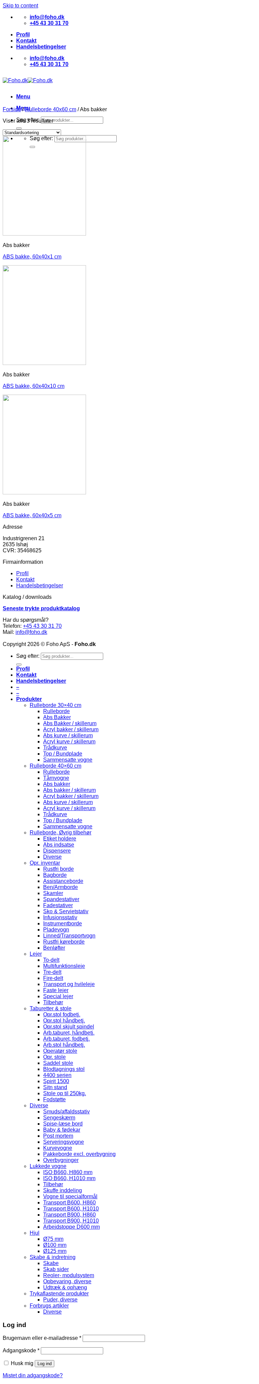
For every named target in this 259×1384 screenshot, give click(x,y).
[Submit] (19, 128)
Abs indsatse (58, 845)
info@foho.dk (31, 632)
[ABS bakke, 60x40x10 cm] (44, 363)
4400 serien (57, 1075)
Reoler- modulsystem (68, 1275)
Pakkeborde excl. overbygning (79, 1154)
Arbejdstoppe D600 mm (71, 1227)
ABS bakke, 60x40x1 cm (32, 256)
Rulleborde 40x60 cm (50, 109)
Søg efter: (27, 656)
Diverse (52, 857)
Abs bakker (56, 784)
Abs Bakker (57, 717)
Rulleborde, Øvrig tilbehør (60, 832)
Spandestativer (61, 899)
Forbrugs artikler (49, 1306)
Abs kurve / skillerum (68, 735)
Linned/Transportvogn (69, 936)
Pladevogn (56, 929)
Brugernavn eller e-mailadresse (42, 1338)
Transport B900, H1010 (71, 1221)
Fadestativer (58, 905)
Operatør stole (60, 1051)
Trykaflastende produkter (59, 1293)
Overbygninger (61, 1160)
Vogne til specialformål (70, 1196)
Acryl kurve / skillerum (69, 741)
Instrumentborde (62, 923)
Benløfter (54, 948)
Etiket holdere (59, 838)
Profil (23, 34)
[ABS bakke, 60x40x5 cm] (44, 492)
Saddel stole (58, 1063)
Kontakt (26, 40)
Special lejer (58, 996)
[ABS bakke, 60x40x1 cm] (44, 234)
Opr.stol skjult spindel (68, 1026)
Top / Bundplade (62, 754)
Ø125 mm (54, 1251)
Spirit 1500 (56, 1081)
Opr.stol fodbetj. (61, 1014)
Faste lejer (55, 990)
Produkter (29, 699)
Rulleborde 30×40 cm (55, 705)
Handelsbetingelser (41, 47)
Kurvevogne (57, 1148)
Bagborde (55, 875)
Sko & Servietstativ (65, 911)
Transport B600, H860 (69, 1202)
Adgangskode (21, 1350)
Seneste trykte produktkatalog (41, 608)
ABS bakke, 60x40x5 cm (32, 515)
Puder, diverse (60, 1299)
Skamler (53, 893)
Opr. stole (54, 1057)
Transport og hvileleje (69, 984)
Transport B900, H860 (69, 1215)
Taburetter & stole (50, 1008)
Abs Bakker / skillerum (69, 723)
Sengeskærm (59, 1117)
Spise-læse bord (63, 1124)
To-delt (51, 960)
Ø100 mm (54, 1245)
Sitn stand (55, 1087)
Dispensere (57, 851)
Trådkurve (55, 747)
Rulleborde (56, 711)
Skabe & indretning (53, 1257)
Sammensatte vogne (67, 760)
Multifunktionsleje (64, 966)
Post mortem (58, 1136)
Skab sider (56, 1269)
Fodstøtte (54, 1099)
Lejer (36, 954)
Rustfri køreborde (64, 942)
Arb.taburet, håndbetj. (68, 1033)
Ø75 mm (53, 1239)
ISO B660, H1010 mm (69, 1178)
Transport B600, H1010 (71, 1208)
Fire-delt (53, 978)
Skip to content (20, 5)
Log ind (44, 1363)
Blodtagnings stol (64, 1069)
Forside (12, 109)
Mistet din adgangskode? (33, 1375)
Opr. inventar (45, 863)
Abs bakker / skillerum (69, 790)
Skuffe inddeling (62, 1190)
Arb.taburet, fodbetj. (66, 1039)
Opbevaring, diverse (67, 1281)
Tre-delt (52, 972)
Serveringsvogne (63, 1142)
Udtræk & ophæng (65, 1287)
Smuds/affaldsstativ (66, 1111)
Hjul (34, 1233)
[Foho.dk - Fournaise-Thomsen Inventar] (28, 80)
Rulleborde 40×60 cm (55, 766)
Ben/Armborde (60, 887)
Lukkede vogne (48, 1166)
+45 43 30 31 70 (42, 626)
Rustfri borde (58, 869)
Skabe (51, 1263)
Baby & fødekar (61, 1130)
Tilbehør (53, 1002)
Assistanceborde (63, 881)
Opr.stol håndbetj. (64, 1020)
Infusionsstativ (60, 917)
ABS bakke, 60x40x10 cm (33, 386)
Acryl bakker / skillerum (70, 729)
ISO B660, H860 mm (67, 1172)
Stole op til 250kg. (64, 1093)
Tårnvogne (56, 778)
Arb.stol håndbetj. (64, 1045)
